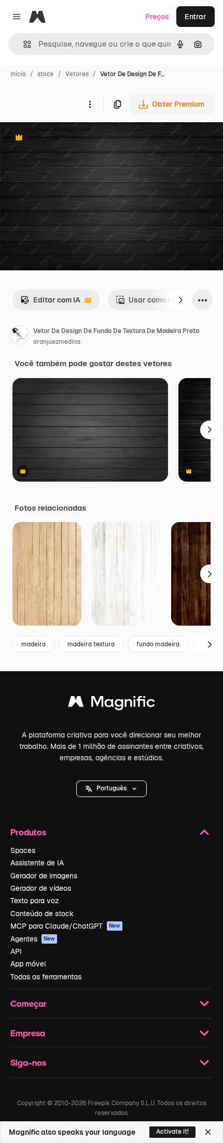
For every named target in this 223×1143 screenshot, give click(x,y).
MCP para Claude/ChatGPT (65, 926)
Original (66, 138)
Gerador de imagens (43, 875)
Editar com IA (50, 302)
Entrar (195, 16)
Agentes (32, 939)
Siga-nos (28, 1062)
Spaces (22, 850)
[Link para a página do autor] (19, 337)
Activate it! (172, 1131)
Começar (28, 1003)
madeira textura (91, 644)
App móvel (28, 963)
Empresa (27, 1033)
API (16, 951)
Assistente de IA (37, 862)
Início (18, 74)
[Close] (208, 1132)
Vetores (77, 74)
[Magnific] (111, 704)
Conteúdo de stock (42, 913)
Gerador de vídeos (40, 888)
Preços (157, 16)
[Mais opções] (89, 104)
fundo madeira (157, 644)
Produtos (28, 832)
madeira (33, 644)
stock (45, 74)
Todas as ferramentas (45, 976)
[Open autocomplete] (23, 44)
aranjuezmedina (56, 342)
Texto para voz (34, 900)
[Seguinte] (180, 300)
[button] (111, 788)
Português (111, 788)
